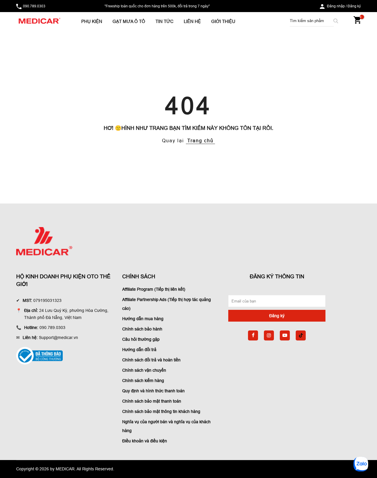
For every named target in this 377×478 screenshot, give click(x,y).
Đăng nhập (336, 6)
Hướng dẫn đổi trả (139, 349)
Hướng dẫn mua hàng (142, 318)
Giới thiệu (223, 21)
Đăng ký (354, 6)
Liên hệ (192, 21)
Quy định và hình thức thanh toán (153, 390)
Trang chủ (200, 140)
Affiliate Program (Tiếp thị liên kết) (153, 289)
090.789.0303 (34, 6)
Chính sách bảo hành (142, 329)
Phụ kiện (91, 21)
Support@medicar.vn (58, 337)
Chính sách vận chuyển (144, 370)
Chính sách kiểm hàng (143, 380)
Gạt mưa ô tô (129, 21)
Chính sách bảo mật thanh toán (151, 401)
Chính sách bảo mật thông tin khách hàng (161, 411)
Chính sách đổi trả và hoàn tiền (151, 360)
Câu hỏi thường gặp (141, 339)
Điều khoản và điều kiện (144, 441)
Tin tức (164, 21)
